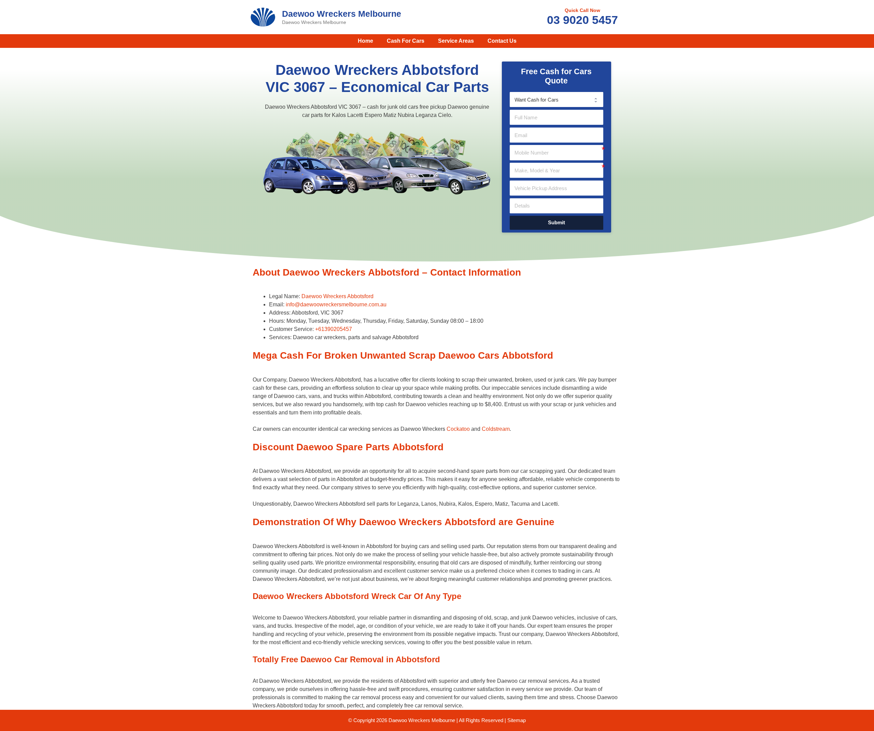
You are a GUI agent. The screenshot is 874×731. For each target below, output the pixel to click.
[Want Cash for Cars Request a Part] (556, 99)
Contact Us (502, 41)
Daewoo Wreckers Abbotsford (337, 296)
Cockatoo (458, 429)
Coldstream (496, 429)
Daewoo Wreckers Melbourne (341, 13)
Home (365, 41)
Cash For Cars (405, 41)
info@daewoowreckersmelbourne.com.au (336, 304)
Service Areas (456, 41)
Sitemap (516, 720)
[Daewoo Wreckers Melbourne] (263, 16)
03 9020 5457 (582, 19)
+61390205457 (333, 329)
